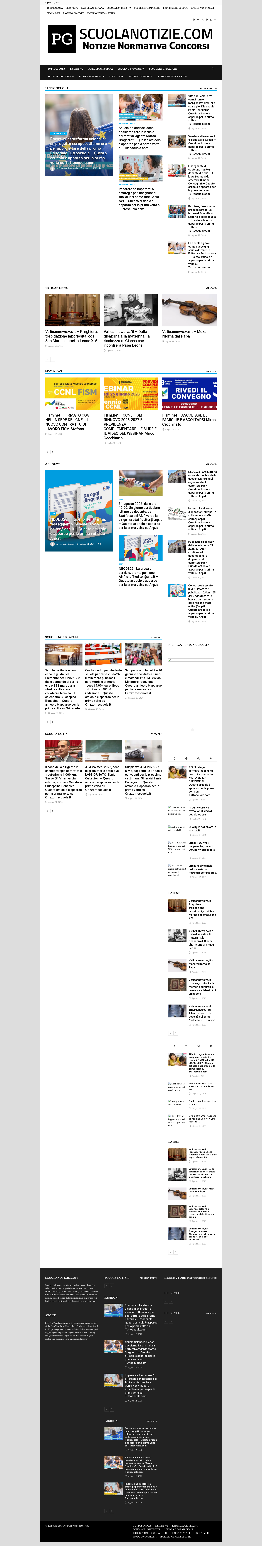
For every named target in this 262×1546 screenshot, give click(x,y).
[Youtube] (198, 20)
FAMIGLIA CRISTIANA (92, 8)
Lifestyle (172, 1293)
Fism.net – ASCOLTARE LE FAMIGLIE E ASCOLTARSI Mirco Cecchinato (189, 420)
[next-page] (52, 359)
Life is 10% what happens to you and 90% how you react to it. (202, 848)
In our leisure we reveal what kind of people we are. (200, 811)
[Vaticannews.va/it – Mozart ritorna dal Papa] (177, 960)
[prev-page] (47, 359)
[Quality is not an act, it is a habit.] (177, 827)
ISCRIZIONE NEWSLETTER (101, 13)
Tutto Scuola (57, 88)
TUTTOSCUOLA (55, 8)
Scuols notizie (116, 1277)
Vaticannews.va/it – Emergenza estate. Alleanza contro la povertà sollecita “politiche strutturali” (202, 1013)
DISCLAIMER (53, 13)
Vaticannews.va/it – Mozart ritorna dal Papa (186, 333)
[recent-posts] (186, 759)
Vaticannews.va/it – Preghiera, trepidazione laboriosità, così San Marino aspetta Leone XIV (71, 336)
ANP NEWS (52, 463)
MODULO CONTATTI (73, 13)
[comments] (199, 759)
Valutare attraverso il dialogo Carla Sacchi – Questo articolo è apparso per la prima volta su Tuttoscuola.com (202, 145)
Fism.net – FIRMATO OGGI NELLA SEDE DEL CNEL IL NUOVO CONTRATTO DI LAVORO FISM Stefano (68, 422)
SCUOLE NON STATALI (202, 8)
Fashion (111, 1297)
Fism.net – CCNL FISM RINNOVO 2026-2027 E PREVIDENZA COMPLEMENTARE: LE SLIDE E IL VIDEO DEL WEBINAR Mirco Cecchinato (130, 426)
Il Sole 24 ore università (184, 1277)
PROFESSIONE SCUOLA (175, 8)
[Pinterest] (207, 20)
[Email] (215, 20)
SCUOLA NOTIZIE (58, 733)
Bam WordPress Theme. (61, 1326)
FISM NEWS (72, 8)
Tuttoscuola (58, 133)
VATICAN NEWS (56, 287)
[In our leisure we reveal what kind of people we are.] (177, 807)
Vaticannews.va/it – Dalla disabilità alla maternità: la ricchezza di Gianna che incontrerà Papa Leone (127, 338)
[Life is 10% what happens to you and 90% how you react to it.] (177, 843)
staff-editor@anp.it (67, 544)
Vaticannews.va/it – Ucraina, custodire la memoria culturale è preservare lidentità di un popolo (202, 986)
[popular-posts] (174, 759)
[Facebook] (194, 20)
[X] (203, 20)
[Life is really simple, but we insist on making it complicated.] (177, 866)
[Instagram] (211, 20)
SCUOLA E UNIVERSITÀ (119, 8)
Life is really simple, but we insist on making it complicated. (203, 869)
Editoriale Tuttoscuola (68, 168)
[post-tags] (211, 759)
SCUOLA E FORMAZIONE (147, 8)
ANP (53, 514)
